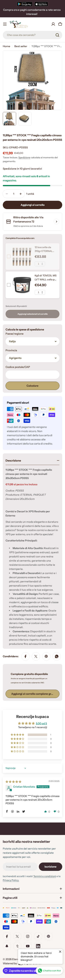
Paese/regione (15, 333)
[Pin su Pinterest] (46, 656)
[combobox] (32, 35)
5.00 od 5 (41, 723)
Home (6, 46)
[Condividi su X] (36, 656)
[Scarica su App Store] (41, 4)
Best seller (20, 46)
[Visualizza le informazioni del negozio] (56, 221)
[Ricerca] (57, 35)
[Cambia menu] (5, 24)
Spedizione (24, 157)
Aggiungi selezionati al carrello (33, 314)
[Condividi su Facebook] (25, 656)
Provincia (11, 350)
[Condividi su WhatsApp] (57, 656)
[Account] (53, 24)
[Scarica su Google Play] (25, 4)
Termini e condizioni (44, 876)
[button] (18, 735)
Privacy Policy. (11, 880)
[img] (13, 781)
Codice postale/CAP (18, 367)
